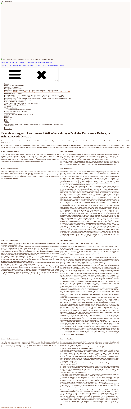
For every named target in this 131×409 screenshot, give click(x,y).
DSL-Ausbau (8, 119)
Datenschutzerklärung (7, 407)
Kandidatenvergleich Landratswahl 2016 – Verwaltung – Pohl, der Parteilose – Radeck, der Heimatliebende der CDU (37, 92)
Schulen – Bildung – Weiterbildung (14, 101)
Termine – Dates (9, 125)
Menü (56, 80)
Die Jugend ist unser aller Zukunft (13, 89)
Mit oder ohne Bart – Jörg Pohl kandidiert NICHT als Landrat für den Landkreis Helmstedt (26, 62)
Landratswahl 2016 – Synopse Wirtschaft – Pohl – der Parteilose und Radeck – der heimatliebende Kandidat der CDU (37, 98)
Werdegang (7, 106)
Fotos (5, 127)
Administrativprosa (9, 113)
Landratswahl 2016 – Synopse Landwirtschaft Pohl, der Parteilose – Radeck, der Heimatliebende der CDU (34, 95)
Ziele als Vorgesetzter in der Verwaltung (15, 111)
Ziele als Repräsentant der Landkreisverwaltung (17, 109)
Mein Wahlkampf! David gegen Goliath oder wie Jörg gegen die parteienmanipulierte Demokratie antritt (33, 124)
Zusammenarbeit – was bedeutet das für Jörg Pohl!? (18, 114)
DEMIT (6, 116)
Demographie (8, 117)
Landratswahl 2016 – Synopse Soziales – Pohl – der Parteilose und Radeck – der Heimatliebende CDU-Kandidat (36, 97)
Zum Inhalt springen (6, 1)
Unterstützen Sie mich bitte (11, 87)
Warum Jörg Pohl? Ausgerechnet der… (15, 105)
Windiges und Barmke (10, 108)
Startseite (6, 84)
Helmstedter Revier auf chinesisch (13, 93)
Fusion (6, 121)
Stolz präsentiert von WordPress (22, 407)
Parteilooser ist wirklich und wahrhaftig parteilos (17, 100)
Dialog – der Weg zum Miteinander (14, 85)
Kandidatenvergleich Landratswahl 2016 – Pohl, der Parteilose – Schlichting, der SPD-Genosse (31, 90)
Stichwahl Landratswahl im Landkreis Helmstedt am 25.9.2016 (22, 103)
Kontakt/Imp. (8, 129)
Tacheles (6, 122)
